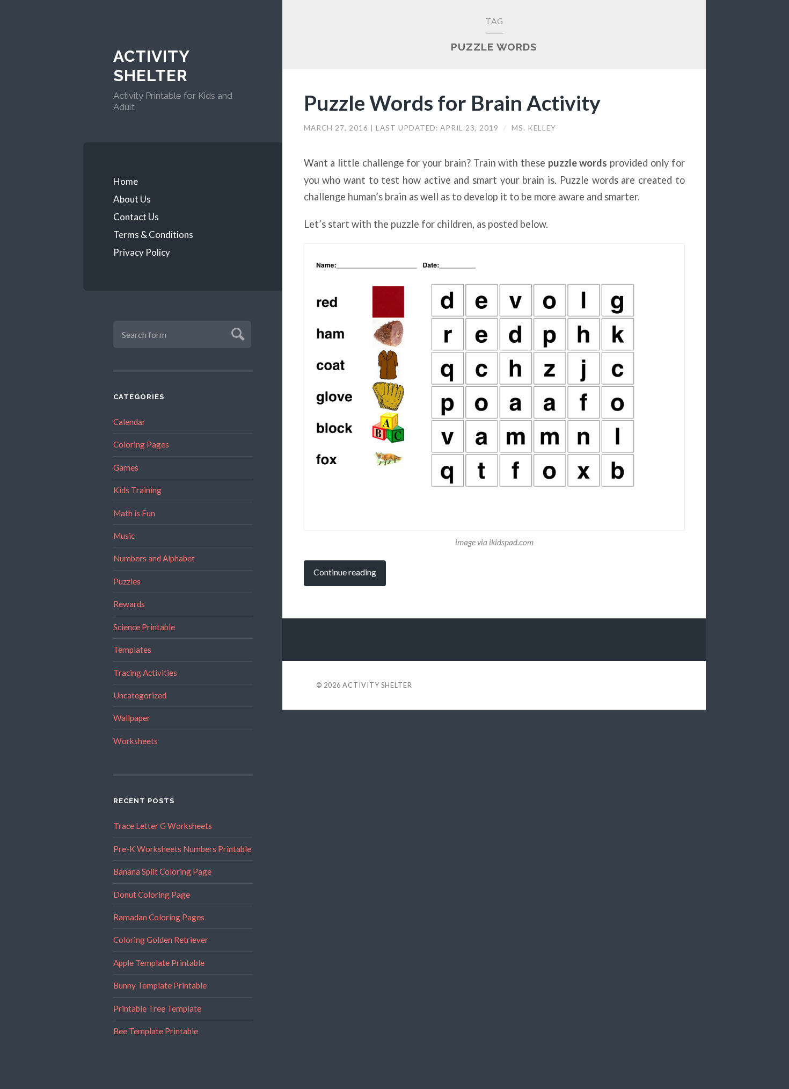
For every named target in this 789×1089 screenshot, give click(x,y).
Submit (236, 333)
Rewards (129, 604)
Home (125, 181)
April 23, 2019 (470, 128)
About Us (132, 199)
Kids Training (137, 490)
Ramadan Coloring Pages (158, 917)
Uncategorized (139, 695)
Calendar (129, 422)
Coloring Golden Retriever (160, 939)
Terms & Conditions (153, 234)
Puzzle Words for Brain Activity (452, 102)
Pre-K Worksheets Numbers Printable (182, 849)
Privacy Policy (141, 252)
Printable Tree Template (157, 1008)
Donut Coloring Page (151, 894)
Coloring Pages (141, 444)
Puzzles (127, 581)
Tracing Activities (145, 672)
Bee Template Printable (155, 1031)
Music (124, 535)
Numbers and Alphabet (154, 558)
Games (125, 467)
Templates (132, 649)
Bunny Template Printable (160, 985)
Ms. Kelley (534, 128)
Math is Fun (134, 513)
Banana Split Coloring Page (162, 871)
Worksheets (135, 741)
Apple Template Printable (158, 963)
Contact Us (136, 216)
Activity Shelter (151, 66)
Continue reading (344, 572)
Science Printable (144, 627)
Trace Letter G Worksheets (162, 826)
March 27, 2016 (337, 128)
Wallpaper (131, 718)
